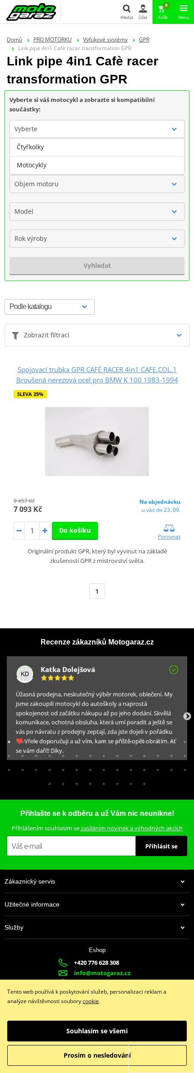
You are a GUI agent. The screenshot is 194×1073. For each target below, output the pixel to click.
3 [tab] (34, 739)
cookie (91, 1001)
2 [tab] (20, 739)
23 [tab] (115, 753)
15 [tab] (7, 753)
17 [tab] (34, 753)
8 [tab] (101, 739)
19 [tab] (61, 753)
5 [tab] (61, 739)
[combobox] (97, 129)
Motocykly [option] (31, 165)
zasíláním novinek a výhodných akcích (132, 828)
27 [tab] (169, 753)
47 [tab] (101, 781)
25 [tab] (142, 753)
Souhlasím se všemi (97, 1031)
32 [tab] (47, 767)
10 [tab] (128, 739)
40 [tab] (155, 767)
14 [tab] (182, 739)
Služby (14, 927)
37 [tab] (115, 767)
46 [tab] (88, 781)
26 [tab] (155, 753)
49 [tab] (128, 781)
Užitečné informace (32, 904)
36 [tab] (101, 767)
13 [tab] (169, 739)
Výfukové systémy (105, 39)
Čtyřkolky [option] (30, 147)
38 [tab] (128, 767)
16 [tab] (20, 753)
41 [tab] (169, 767)
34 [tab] (74, 767)
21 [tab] (88, 753)
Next (187, 716)
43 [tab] (47, 781)
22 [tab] (101, 753)
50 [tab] (142, 781)
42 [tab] (182, 767)
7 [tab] (88, 739)
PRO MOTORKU (52, 39)
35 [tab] (88, 767)
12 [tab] (155, 739)
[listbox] (97, 156)
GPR (144, 39)
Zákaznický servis (30, 881)
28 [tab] (182, 753)
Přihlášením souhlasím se (97, 828)
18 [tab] (47, 753)
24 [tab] (128, 753)
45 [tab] (74, 781)
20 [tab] (74, 753)
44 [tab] (61, 781)
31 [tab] (34, 767)
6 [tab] (74, 739)
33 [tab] (61, 767)
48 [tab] (115, 781)
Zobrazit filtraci (46, 335)
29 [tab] (7, 767)
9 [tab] (115, 739)
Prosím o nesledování (97, 1055)
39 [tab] (142, 767)
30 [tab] (20, 767)
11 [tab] (142, 739)
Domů (14, 39)
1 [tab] (7, 739)
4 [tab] (47, 739)
